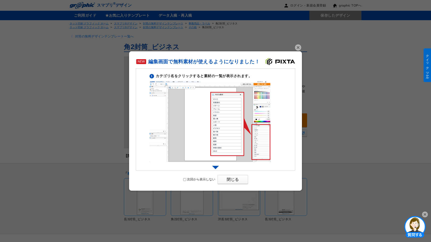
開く (415, 226)
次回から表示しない (201, 179)
